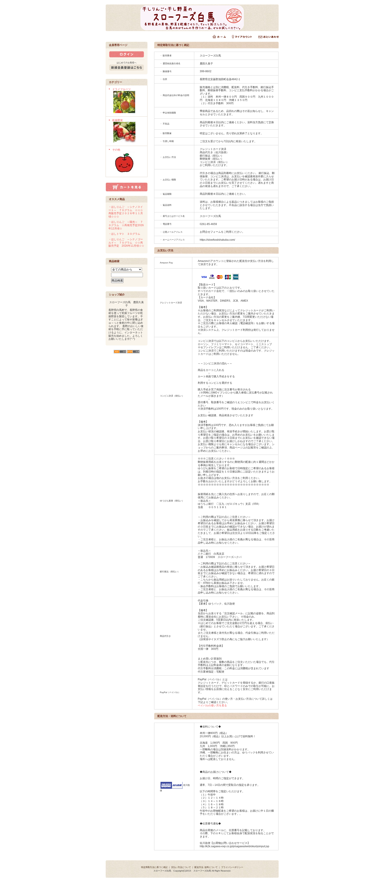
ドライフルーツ (121, 89)
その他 (116, 149)
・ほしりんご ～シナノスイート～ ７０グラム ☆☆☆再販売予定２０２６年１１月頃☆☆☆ (125, 211)
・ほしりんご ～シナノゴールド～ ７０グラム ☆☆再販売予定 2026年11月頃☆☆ (126, 242)
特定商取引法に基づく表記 (154, 867)
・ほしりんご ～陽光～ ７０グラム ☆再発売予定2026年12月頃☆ (126, 225)
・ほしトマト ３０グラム (124, 233)
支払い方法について (181, 867)
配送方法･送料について (206, 867)
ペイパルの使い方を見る (212, 705)
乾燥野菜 (117, 120)
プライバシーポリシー (232, 867)
